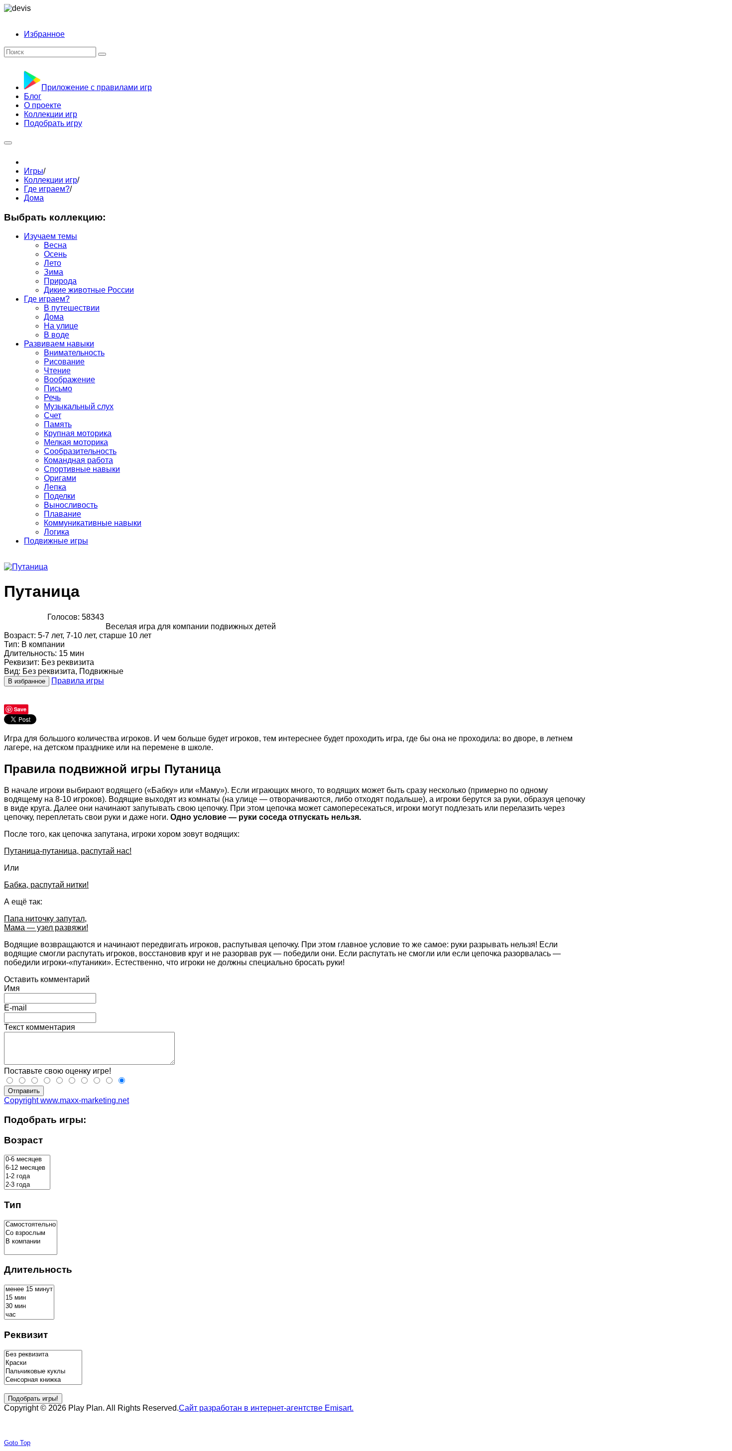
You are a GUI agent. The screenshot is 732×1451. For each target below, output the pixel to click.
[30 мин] (29, 1306)
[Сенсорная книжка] (43, 1380)
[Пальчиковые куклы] (43, 1371)
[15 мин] (29, 1298)
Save (20, 709)
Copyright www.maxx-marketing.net (66, 1100)
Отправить (24, 1091)
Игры (33, 171)
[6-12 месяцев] (27, 1168)
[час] (29, 1315)
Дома (34, 198)
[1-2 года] (27, 1176)
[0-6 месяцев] (27, 1159)
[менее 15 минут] (29, 1289)
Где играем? (47, 189)
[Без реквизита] (43, 1354)
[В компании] (30, 1241)
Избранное (44, 34)
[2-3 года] (27, 1185)
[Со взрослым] (30, 1233)
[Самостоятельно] (30, 1225)
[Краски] (43, 1363)
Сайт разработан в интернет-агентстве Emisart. (266, 1408)
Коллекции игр (50, 180)
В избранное (26, 681)
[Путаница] (26, 566)
